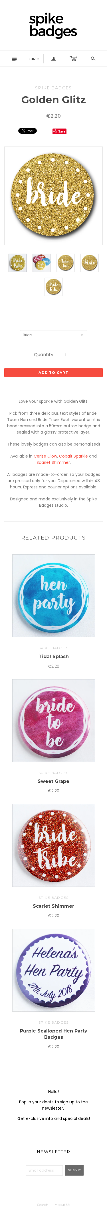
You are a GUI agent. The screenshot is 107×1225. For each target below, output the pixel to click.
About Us (62, 1204)
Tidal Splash (54, 656)
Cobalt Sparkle (73, 456)
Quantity (43, 354)
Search (42, 1204)
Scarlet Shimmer (53, 462)
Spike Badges (53, 648)
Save (61, 131)
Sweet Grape (53, 781)
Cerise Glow (45, 456)
